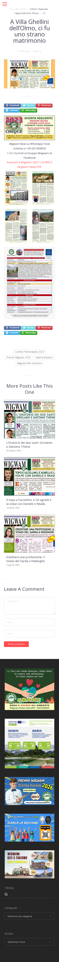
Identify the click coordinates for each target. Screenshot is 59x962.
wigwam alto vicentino (29, 363)
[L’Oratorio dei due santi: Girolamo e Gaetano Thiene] (29, 419)
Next (36, 51)
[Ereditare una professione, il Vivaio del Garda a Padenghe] (29, 533)
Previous (25, 51)
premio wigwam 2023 (18, 357)
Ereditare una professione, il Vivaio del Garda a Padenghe (25, 559)
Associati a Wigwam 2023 (23, 162)
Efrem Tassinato (39, 9)
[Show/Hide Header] (4, 4)
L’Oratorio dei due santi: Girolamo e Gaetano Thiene (29, 444)
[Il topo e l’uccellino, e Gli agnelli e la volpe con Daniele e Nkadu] (29, 476)
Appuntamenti (23, 13)
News (35, 13)
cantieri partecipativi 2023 (29, 351)
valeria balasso (44, 357)
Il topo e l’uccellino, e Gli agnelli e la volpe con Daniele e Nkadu (28, 502)
